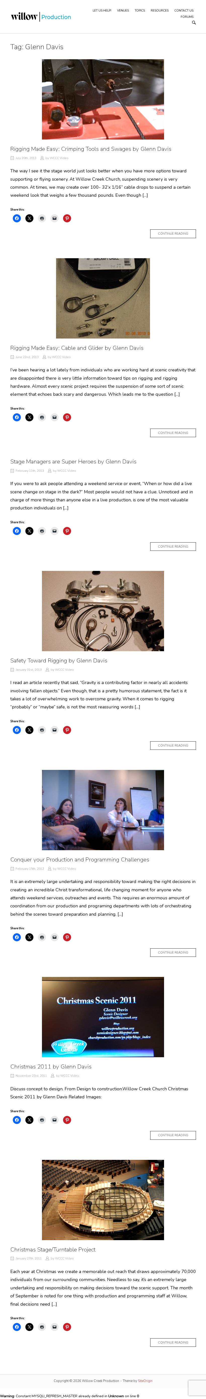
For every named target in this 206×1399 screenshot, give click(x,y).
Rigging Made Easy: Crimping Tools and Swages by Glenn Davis (90, 149)
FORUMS (187, 17)
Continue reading (177, 234)
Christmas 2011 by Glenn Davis (50, 1067)
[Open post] (103, 99)
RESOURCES (160, 11)
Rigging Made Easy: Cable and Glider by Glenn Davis (76, 348)
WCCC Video (59, 158)
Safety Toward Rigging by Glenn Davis (58, 660)
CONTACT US (183, 11)
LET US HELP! (102, 11)
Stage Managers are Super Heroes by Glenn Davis (73, 461)
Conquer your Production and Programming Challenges (79, 859)
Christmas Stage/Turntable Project (52, 1249)
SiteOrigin (145, 1381)
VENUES (123, 11)
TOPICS (140, 11)
